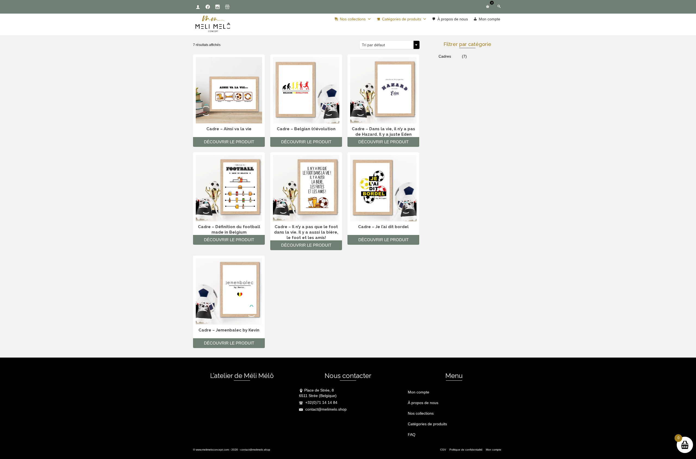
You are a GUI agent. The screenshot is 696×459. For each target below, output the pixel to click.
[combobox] (390, 45)
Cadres (445, 56)
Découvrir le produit (229, 141)
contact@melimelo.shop (325, 409)
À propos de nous (452, 19)
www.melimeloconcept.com (212, 449)
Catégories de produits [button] (401, 19)
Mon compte (489, 19)
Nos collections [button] (353, 19)
